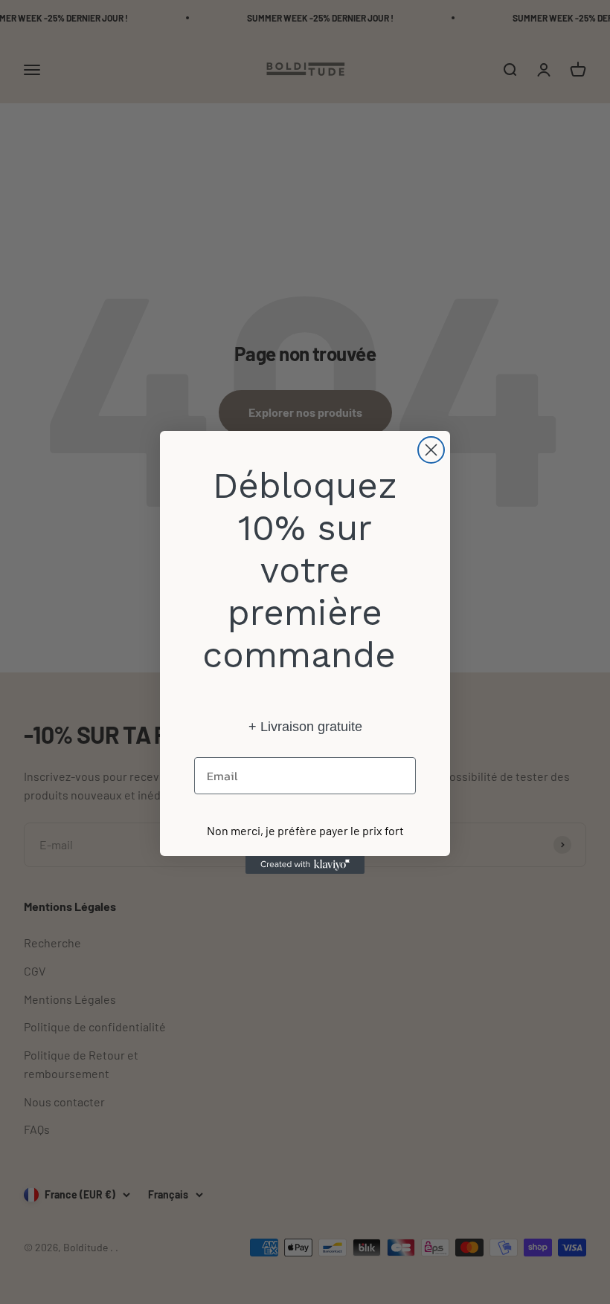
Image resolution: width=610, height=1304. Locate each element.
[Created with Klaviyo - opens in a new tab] (305, 865)
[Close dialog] (431, 450)
